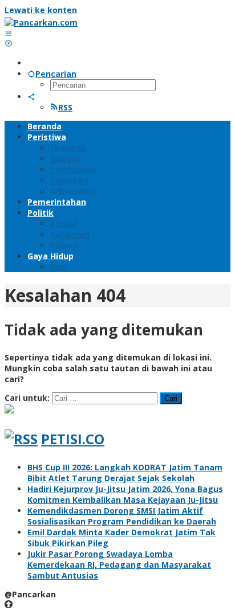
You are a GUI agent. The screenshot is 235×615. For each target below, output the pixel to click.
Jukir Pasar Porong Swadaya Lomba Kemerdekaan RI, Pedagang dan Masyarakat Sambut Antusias (119, 564)
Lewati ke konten (41, 10)
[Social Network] (31, 96)
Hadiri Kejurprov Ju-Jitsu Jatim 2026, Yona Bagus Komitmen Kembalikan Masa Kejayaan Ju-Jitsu (125, 494)
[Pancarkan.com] (41, 22)
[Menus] (9, 33)
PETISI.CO (72, 438)
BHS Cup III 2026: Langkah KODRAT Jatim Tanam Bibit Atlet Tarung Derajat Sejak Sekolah (124, 472)
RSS (65, 107)
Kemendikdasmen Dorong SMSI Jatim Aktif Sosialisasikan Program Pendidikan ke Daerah (121, 516)
